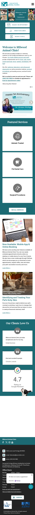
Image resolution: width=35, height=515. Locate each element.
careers (19, 497)
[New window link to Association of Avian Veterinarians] (8, 505)
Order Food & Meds (20, 30)
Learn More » (6, 268)
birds (14, 61)
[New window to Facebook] (3, 442)
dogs (21, 59)
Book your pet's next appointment (11, 489)
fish (3, 63)
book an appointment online (11, 80)
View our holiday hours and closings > (11, 491)
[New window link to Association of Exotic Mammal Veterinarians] (26, 505)
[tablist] (17, 115)
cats (25, 59)
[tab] (10, 115)
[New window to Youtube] (12, 442)
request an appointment (20, 25)
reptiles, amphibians (23, 61)
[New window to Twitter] (6, 442)
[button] (30, 486)
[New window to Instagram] (10, 442)
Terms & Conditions (15, 513)
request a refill (20, 36)
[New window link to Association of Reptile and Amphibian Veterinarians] (17, 505)
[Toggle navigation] (32, 4)
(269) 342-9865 (7, 78)
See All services (17, 210)
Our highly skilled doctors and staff (18, 57)
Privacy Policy (7, 513)
